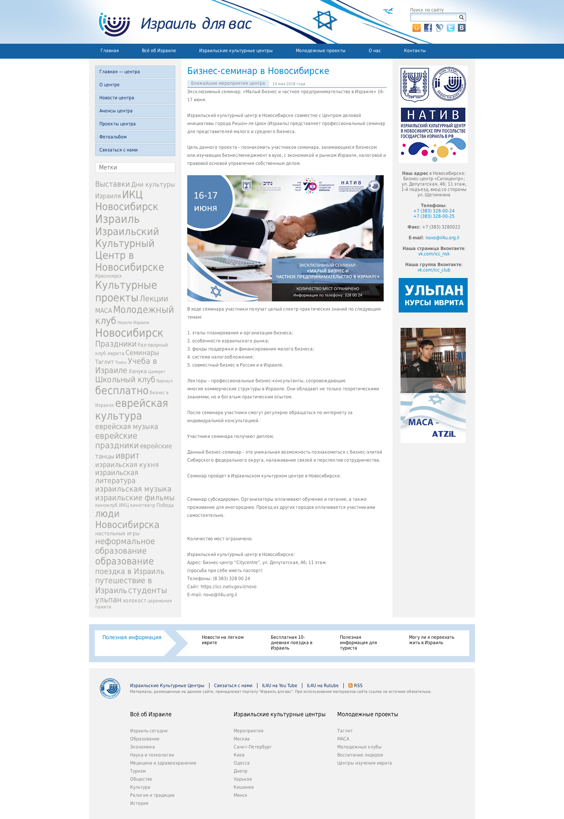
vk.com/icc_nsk (434, 254)
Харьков (243, 779)
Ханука (138, 371)
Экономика (142, 747)
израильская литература (116, 477)
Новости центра (116, 97)
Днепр (240, 771)
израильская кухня (127, 465)
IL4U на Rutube (323, 685)
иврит (127, 455)
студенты (147, 590)
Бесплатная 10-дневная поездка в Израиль (291, 643)
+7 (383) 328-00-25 (434, 216)
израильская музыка (133, 489)
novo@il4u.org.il (442, 237)
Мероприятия (249, 730)
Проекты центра (117, 124)
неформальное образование (125, 546)
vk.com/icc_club (433, 270)
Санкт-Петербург (253, 747)
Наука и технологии (152, 755)
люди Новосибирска (127, 519)
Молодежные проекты (321, 50)
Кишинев (244, 787)
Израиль (117, 218)
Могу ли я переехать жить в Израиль (431, 640)
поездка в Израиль (130, 571)
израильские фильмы (135, 497)
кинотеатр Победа (152, 505)
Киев (239, 755)
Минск (240, 795)
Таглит (104, 362)
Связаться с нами (118, 150)
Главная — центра (119, 71)
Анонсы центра (116, 110)
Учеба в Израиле (126, 366)
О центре (109, 84)
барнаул (165, 380)
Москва (242, 739)
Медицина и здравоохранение (163, 763)
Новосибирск (129, 332)
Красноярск (108, 276)
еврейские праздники (117, 440)
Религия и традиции (152, 795)
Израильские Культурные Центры (167, 685)
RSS (358, 685)
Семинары (142, 353)
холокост (134, 600)
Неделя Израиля (133, 322)
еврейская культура (131, 409)
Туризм (138, 771)
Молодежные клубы (359, 747)
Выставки (112, 184)
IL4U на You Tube (279, 685)
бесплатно (121, 390)
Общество (141, 779)
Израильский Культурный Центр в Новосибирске (129, 249)
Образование (145, 739)
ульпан (108, 599)
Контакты (415, 50)
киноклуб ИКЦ (112, 505)
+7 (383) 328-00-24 (434, 211)
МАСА (103, 310)
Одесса (242, 763)
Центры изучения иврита (364, 763)
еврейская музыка (126, 426)
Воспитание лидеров (360, 755)
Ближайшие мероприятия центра (228, 83)
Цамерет (156, 371)
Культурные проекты (126, 291)
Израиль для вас (170, 22)
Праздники (116, 344)
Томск (121, 362)
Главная (110, 50)
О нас (375, 50)
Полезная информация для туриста (358, 643)
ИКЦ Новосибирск (126, 200)
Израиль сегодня (149, 730)
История (139, 803)
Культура (140, 787)
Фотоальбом (113, 137)
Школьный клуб (125, 379)
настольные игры (117, 533)
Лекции (154, 298)
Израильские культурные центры (236, 50)
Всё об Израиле (159, 50)
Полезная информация (132, 637)
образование (124, 561)
